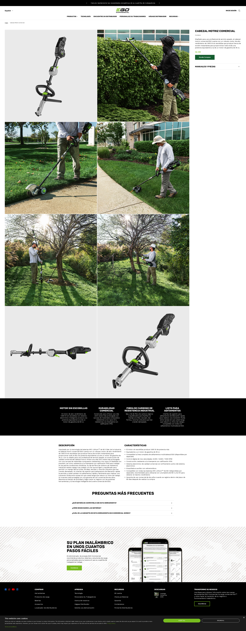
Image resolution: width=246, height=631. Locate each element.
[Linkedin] (17, 589)
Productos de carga (42, 597)
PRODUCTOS (71, 16)
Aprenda (79, 589)
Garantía (117, 600)
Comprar (39, 589)
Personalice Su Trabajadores (133, 16)
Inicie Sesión (231, 10)
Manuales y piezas (205, 66)
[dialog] (123, 623)
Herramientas (40, 593)
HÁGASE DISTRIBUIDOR (157, 16)
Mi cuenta (118, 593)
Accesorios (39, 604)
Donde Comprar (205, 57)
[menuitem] (72, 16)
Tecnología (79, 593)
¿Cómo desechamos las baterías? (86, 508)
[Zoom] (93, 34)
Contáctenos (119, 604)
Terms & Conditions (11, 626)
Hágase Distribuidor (82, 604)
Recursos (119, 589)
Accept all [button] (181, 620)
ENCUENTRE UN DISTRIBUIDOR (105, 16)
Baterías (38, 600)
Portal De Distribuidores (123, 608)
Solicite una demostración (84, 608)
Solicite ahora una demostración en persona (123, 3)
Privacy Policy (111, 623)
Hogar (6, 22)
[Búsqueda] (239, 10)
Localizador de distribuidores (46, 608)
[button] (74, 567)
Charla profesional (121, 597)
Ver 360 (198, 52)
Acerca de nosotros (82, 600)
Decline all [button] (220, 620)
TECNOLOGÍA (86, 16)
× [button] (244, 617)
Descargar (159, 589)
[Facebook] (6, 589)
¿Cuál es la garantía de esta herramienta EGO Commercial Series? (101, 513)
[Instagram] (9, 589)
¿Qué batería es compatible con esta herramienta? (94, 503)
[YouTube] (13, 589)
